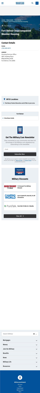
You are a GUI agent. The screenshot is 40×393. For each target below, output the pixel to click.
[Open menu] (2, 3)
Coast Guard (20, 388)
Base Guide (10, 20)
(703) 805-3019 (6, 48)
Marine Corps (20, 390)
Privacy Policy (28, 160)
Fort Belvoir (18, 20)
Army (20, 386)
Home (3, 20)
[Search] (32, 3)
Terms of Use (19, 160)
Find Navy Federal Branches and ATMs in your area (20, 103)
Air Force (20, 384)
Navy (20, 391)
